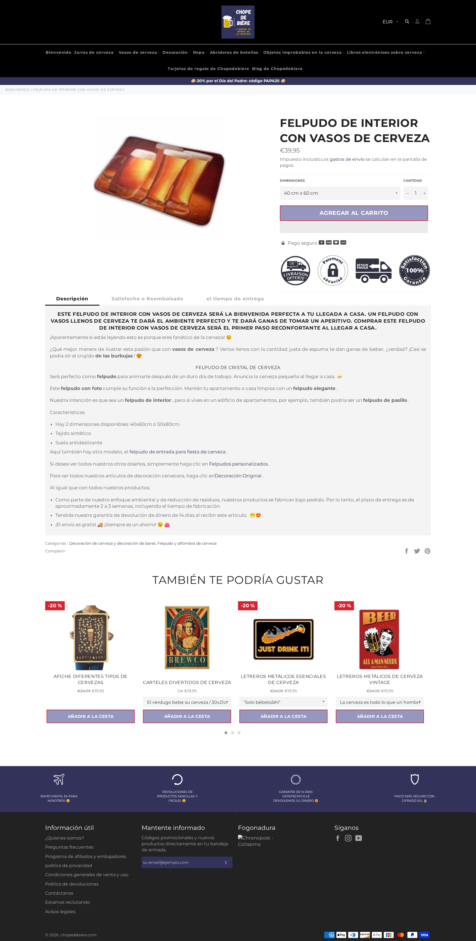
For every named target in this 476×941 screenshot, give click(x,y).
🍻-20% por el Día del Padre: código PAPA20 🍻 (238, 80)
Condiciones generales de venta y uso (86, 874)
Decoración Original (238, 475)
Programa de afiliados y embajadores (85, 856)
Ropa (199, 52)
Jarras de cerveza (93, 52)
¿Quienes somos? (64, 838)
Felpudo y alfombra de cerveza (187, 543)
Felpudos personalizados (238, 464)
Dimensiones (292, 180)
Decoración (175, 52)
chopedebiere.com (78, 935)
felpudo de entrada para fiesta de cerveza (177, 452)
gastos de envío (347, 159)
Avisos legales (60, 911)
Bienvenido (58, 52)
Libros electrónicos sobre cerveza (384, 52)
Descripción (72, 298)
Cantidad (412, 180)
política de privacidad (68, 865)
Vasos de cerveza (138, 52)
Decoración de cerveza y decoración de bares (112, 543)
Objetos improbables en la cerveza (302, 52)
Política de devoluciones (72, 884)
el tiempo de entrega (235, 298)
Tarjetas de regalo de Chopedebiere (208, 68)
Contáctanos (59, 893)
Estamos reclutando (67, 902)
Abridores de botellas (234, 52)
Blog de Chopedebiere (277, 68)
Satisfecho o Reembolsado (147, 298)
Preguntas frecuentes (69, 847)
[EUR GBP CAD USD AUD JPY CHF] (389, 22)
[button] (354, 227)
